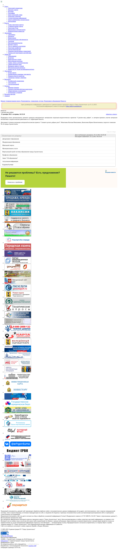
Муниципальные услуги (10, 148)
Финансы (11, 36)
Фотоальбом (12, 21)
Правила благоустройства (16, 76)
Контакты (7, 79)
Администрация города (15, 26)
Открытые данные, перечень (17, 77)
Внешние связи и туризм (16, 66)
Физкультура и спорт (14, 59)
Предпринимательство (15, 43)
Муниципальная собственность (18, 39)
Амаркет (7, 96)
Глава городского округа (16, 24)
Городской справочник (15, 8)
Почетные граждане (14, 16)
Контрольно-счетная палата (16, 29)
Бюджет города (13, 44)
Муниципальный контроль (16, 67)
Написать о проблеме (15, 182)
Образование (12, 56)
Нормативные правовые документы (19, 74)
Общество (7, 54)
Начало (3, 101)
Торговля (11, 41)
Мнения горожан (13, 87)
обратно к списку (111, 114)
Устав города (12, 72)
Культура (11, 58)
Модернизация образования (11, 142)
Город (6, 6)
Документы (8, 71)
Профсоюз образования (10, 155)
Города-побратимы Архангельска (18, 20)
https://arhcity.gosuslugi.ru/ (74, 106)
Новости (63, 101)
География (11, 13)
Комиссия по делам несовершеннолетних (21, 69)
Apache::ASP (32, 546)
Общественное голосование (17, 91)
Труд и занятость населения (16, 46)
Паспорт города (13, 10)
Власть (6, 23)
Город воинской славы (15, 15)
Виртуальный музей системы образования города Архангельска (23, 152)
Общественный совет (15, 64)
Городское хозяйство (14, 48)
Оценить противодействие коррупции (20, 89)
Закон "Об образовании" (10, 158)
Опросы (6, 86)
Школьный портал (8, 145)
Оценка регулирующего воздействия (19, 53)
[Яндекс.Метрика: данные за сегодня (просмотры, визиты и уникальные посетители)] (7, 536)
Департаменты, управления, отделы (32, 101)
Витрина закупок (9, 94)
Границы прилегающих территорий (19, 51)
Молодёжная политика (15, 61)
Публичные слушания (15, 92)
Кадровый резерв (8, 164)
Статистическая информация (17, 18)
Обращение (4, 541)
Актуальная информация (10, 161)
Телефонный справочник (16, 81)
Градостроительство (14, 49)
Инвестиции (12, 38)
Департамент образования (52, 101)
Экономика (8, 33)
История (10, 11)
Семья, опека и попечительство (18, 63)
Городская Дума (13, 28)
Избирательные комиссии (16, 31)
